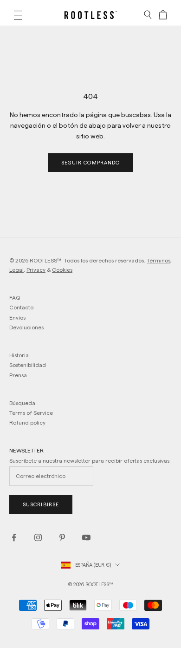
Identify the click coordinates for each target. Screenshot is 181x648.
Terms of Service (31, 413)
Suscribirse (41, 504)
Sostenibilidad (27, 365)
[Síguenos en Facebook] (14, 537)
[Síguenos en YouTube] (86, 537)
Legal (16, 270)
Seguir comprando (90, 162)
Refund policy (27, 422)
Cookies (62, 270)
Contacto (21, 307)
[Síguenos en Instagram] (38, 537)
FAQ (14, 298)
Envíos (17, 317)
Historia (19, 355)
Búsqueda (22, 403)
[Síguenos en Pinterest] (62, 537)
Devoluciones (26, 327)
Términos (158, 260)
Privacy (35, 270)
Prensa (18, 375)
